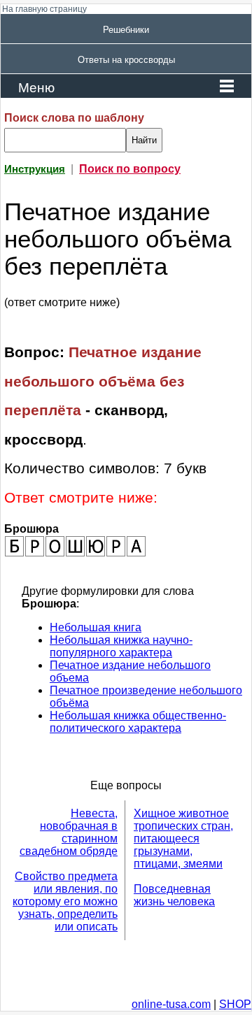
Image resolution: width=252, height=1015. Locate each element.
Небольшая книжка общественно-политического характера (138, 722)
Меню (36, 87)
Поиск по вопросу (130, 169)
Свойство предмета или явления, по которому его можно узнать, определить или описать (65, 901)
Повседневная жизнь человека (174, 895)
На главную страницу (44, 9)
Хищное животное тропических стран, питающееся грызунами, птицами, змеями (183, 838)
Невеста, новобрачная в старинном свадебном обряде (69, 832)
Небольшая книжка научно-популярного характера (121, 646)
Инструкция (34, 169)
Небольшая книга (95, 627)
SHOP (235, 1004)
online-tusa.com (171, 1004)
